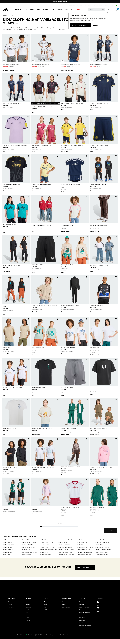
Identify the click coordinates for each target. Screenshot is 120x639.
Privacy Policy (49, 634)
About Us (64, 601)
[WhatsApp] (98, 610)
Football (28, 609)
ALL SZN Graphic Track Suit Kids (70, 305)
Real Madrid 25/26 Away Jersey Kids (70, 64)
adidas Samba (7, 540)
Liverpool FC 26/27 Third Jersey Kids (41, 106)
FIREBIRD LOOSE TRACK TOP (97, 507)
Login (112, 5)
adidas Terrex (63, 542)
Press (63, 609)
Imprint (69, 634)
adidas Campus (8, 550)
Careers (64, 604)
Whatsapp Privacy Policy (85, 625)
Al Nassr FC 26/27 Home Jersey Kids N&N (72, 145)
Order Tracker (82, 609)
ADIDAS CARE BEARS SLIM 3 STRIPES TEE (42, 428)
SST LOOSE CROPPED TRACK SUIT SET (70, 467)
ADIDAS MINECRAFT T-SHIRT (97, 305)
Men (45, 601)
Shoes (9, 601)
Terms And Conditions (60, 634)
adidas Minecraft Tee (67, 264)
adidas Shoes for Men (102, 542)
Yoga (27, 612)
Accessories (11, 607)
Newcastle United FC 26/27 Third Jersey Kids (15, 145)
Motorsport (29, 601)
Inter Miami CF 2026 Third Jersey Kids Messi (43, 467)
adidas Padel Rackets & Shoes (67, 550)
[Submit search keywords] (103, 9)
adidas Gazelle (7, 547)
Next (110, 530)
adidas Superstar (8, 545)
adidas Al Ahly (26, 550)
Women (45, 604)
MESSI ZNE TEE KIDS (95, 388)
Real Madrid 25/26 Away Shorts (98, 64)
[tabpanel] (60, 285)
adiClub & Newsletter (84, 612)
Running (28, 604)
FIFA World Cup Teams (84, 554)
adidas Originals (8, 542)
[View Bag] (116, 9)
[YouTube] (98, 607)
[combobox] (96, 9)
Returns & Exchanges (84, 607)
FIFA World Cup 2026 (83, 550)
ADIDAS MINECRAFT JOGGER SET (98, 185)
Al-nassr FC (25, 540)
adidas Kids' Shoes (101, 540)
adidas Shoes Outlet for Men (85, 547)
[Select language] (116, 5)
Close (95, 25)
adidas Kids (99, 545)
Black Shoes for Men (101, 554)
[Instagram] (98, 604)
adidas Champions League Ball (30, 552)
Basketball (28, 607)
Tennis (27, 617)
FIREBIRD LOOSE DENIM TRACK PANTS (41, 225)
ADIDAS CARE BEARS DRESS (38, 508)
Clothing (10, 15)
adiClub (63, 612)
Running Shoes (44, 545)
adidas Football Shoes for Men (30, 542)
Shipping (81, 604)
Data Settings (20, 634)
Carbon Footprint (66, 607)
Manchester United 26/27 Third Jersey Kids (72, 103)
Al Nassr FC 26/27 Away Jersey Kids (99, 103)
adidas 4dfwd (44, 552)
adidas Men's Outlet (83, 542)
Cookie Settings (40, 634)
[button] (21, 9)
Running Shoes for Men (47, 542)
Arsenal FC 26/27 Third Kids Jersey (41, 185)
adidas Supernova (45, 554)
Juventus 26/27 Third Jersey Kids (11, 185)
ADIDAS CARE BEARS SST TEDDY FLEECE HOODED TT (44, 305)
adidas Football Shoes (28, 547)
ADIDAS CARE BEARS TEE (67, 225)
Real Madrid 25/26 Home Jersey (11, 64)
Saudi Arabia (31, 634)
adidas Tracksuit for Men (66, 540)
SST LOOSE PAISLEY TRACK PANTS (98, 225)
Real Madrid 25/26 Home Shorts (40, 64)
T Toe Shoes (6, 554)
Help (80, 601)
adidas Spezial (7, 552)
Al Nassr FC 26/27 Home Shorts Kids (99, 145)
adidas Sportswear (64, 545)
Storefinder (82, 623)
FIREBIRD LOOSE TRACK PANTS (68, 428)
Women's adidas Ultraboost (48, 550)
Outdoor (28, 615)
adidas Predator (26, 554)
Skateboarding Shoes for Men (67, 554)
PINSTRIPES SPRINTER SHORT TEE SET (70, 184)
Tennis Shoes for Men (65, 552)
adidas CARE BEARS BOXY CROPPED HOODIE (101, 467)
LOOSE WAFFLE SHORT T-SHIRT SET (99, 428)
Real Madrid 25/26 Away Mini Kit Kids (12, 103)
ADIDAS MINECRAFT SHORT (9, 508)
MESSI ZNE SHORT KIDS (37, 264)
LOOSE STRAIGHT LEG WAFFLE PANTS (12, 265)
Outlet (45, 609)
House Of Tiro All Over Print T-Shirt (13, 387)
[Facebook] (98, 601)
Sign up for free (83, 567)
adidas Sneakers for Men (103, 550)
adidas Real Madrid (27, 545)
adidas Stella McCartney (102, 547)
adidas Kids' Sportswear (66, 547)
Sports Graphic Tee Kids (9, 224)
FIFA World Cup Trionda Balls (85, 552)
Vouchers (81, 615)
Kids (4, 15)
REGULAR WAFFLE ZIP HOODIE (10, 467)
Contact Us (82, 620)
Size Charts (82, 617)
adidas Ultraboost (45, 540)
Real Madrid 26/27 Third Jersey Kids (41, 145)
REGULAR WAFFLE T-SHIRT (96, 347)
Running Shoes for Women (48, 547)
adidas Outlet (81, 540)
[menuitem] (21, 9)
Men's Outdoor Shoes (101, 552)
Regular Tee (6, 347)
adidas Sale (80, 545)
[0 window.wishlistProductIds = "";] (112, 9)
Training (28, 620)
